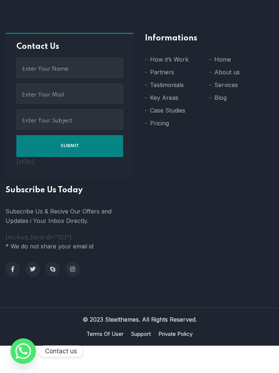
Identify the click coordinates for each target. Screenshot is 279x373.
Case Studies (167, 110)
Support (141, 333)
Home (222, 59)
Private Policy (175, 333)
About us (227, 72)
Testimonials (167, 85)
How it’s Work (169, 59)
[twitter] (32, 269)
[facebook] (12, 269)
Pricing (159, 123)
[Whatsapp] (23, 351)
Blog (220, 97)
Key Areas (164, 97)
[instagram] (72, 269)
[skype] (52, 269)
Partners (162, 72)
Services (226, 85)
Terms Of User (105, 333)
